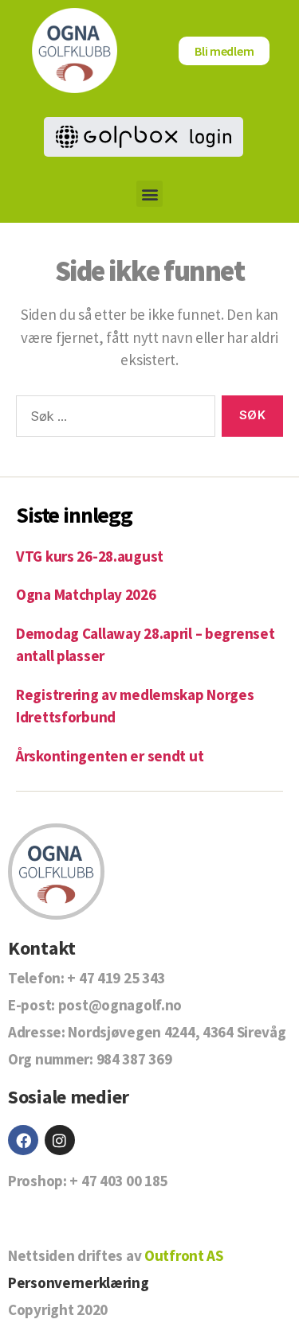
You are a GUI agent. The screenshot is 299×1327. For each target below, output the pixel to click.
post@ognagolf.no (120, 1004)
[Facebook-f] (23, 1140)
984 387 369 (134, 1058)
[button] (149, 194)
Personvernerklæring (78, 1282)
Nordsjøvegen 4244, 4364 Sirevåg (176, 1031)
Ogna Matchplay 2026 (86, 594)
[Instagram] (60, 1140)
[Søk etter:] (112, 419)
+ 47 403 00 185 (118, 1180)
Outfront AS (183, 1255)
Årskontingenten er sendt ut (109, 755)
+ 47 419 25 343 (116, 977)
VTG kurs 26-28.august (89, 556)
